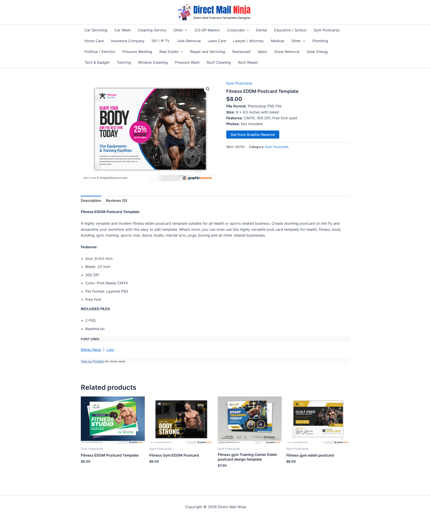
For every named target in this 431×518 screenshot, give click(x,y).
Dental (261, 30)
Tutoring (124, 62)
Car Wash (122, 30)
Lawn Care (217, 41)
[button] (185, 30)
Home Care (94, 41)
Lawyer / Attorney (248, 41)
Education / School (290, 30)
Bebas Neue (91, 349)
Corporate (235, 30)
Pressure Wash (187, 62)
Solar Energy (317, 51)
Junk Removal (189, 41)
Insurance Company (128, 41)
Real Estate (168, 51)
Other (178, 30)
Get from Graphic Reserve (253, 134)
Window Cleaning (153, 62)
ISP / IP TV (161, 41)
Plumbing (320, 41)
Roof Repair (248, 62)
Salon (262, 51)
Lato (110, 349)
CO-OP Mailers (207, 30)
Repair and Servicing (207, 51)
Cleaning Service (152, 30)
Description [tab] (91, 200)
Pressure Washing (137, 51)
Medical (277, 41)
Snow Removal (286, 51)
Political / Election (99, 51)
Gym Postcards (327, 30)
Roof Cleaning (219, 62)
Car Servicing (95, 30)
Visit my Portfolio (92, 361)
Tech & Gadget (97, 62)
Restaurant (241, 51)
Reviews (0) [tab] (117, 200)
